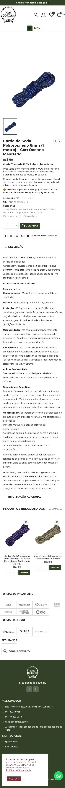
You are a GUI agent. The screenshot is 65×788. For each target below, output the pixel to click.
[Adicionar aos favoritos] (26, 522)
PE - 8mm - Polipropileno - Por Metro (22, 212)
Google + (22, 235)
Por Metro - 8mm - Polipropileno (20, 216)
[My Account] (43, 15)
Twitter (11, 235)
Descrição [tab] (15, 246)
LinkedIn (16, 235)
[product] (17, 534)
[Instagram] (29, 689)
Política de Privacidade (18, 770)
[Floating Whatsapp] (58, 775)
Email (28, 235)
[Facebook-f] (36, 689)
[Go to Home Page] (4, 35)
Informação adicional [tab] (24, 496)
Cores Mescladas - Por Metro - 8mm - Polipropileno (29, 209)
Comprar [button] (24, 572)
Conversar (62, 775)
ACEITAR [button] (14, 778)
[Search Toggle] (36, 15)
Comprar (32, 225)
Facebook (5, 235)
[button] (29, 28)
